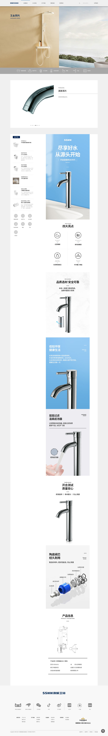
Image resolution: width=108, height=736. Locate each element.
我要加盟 (52, 3)
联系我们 (62, 3)
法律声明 (86, 731)
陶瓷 (67, 70)
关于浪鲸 (44, 3)
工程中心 (52, 719)
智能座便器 (23, 70)
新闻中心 (38, 721)
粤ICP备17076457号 (31, 731)
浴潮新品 (26, 3)
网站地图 (96, 731)
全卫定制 (34, 3)
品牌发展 (38, 717)
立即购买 (96, 3)
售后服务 (67, 717)
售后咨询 (52, 717)
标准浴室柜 (56, 70)
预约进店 (23, 721)
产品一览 (23, 717)
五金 (78, 70)
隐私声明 (81, 731)
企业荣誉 (38, 719)
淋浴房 (88, 70)
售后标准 (67, 719)
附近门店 (23, 719)
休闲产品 (34, 70)
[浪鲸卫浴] (14, 3)
